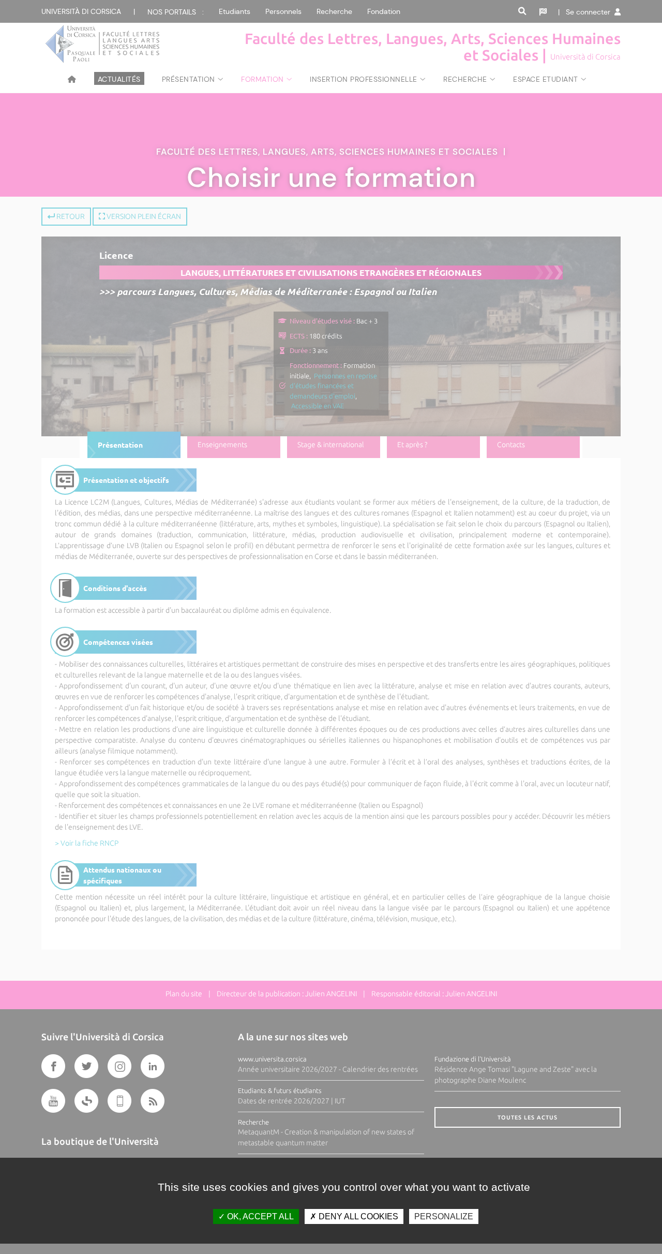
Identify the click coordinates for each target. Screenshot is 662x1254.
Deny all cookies (357, 1216)
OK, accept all (259, 1216)
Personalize (443, 1216)
